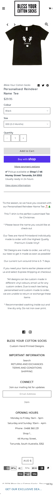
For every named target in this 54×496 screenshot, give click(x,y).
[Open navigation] (4, 8)
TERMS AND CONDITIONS (27, 367)
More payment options (27, 166)
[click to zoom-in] (46, 24)
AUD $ (28, 460)
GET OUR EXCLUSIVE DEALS (24, 489)
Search (27, 360)
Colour (7, 105)
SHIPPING (27, 371)
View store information (18, 185)
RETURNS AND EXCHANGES (27, 364)
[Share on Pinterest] (47, 85)
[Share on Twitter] (43, 85)
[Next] (15, 24)
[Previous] (7, 24)
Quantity (8, 132)
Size (6, 118)
